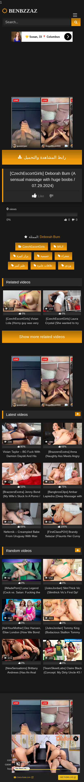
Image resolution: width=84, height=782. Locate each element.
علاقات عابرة (44, 265)
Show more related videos (42, 337)
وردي (68, 265)
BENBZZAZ (22, 11)
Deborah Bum (50, 237)
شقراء (65, 256)
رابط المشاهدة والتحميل (44, 157)
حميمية (45, 256)
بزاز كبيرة (22, 256)
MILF (60, 246)
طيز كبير (20, 265)
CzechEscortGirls (33, 246)
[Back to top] (71, 771)
